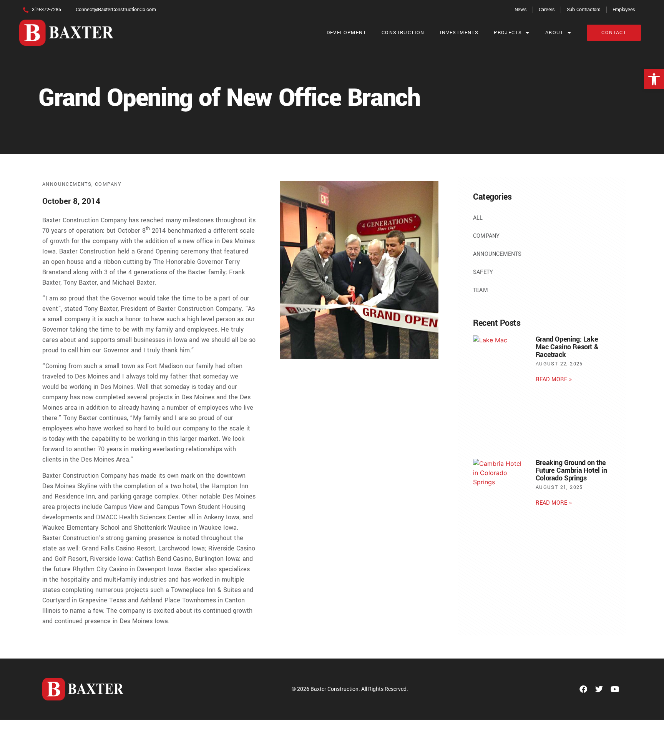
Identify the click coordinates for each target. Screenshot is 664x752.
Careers (547, 9)
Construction (403, 32)
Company (108, 184)
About (554, 32)
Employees (624, 9)
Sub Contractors (584, 9)
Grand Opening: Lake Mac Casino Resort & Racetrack (567, 347)
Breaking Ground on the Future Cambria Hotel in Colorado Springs (571, 470)
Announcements (66, 184)
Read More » (554, 379)
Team (480, 290)
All (478, 218)
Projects (508, 32)
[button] (654, 79)
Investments (459, 32)
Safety (483, 272)
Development (346, 32)
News (521, 9)
